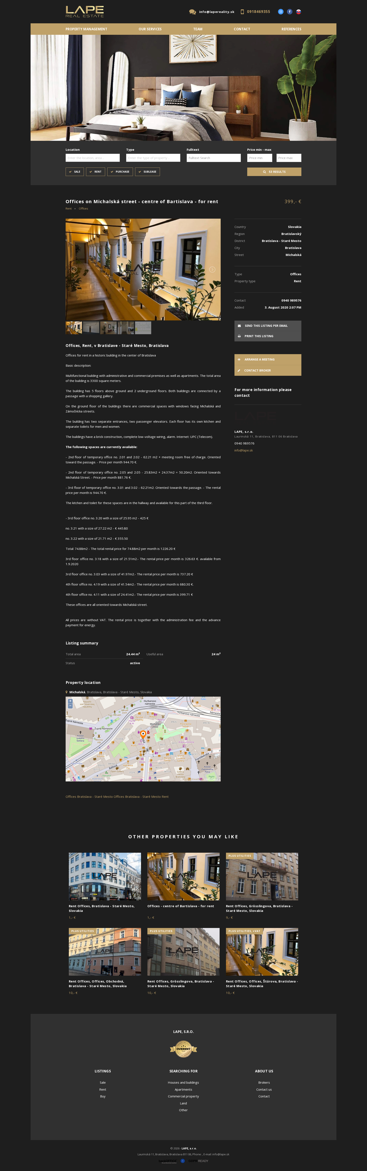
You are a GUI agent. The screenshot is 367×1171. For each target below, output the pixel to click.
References (291, 29)
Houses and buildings (183, 1082)
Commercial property (183, 1096)
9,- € (229, 917)
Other (183, 1110)
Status (70, 663)
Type (130, 149)
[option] (183, 88)
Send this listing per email (266, 326)
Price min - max (259, 149)
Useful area (154, 654)
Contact (242, 29)
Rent (98, 171)
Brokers (264, 1082)
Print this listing (258, 336)
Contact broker (257, 370)
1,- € (72, 917)
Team (198, 29)
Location (73, 149)
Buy (103, 1096)
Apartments (183, 1089)
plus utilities (240, 856)
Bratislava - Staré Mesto (95, 796)
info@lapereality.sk (216, 12)
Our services (150, 29)
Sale (77, 171)
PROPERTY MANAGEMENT (86, 29)
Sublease (150, 171)
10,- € (73, 993)
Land (183, 1103)
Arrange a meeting (259, 359)
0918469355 (258, 11)
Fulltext (193, 149)
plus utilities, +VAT (244, 931)
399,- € (293, 201)
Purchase (122, 171)
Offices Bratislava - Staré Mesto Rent (141, 796)
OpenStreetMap (193, 779)
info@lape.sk (243, 450)
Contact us (264, 1089)
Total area (73, 654)
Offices (83, 208)
